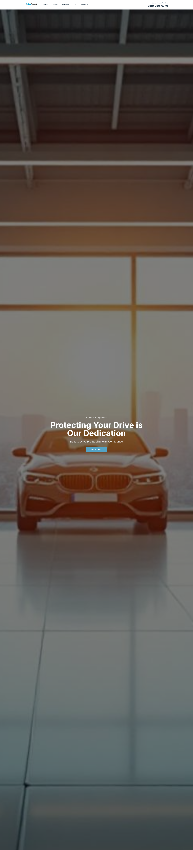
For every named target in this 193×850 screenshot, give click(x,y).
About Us (55, 5)
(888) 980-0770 (157, 5)
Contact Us (84, 5)
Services (65, 5)
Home (45, 5)
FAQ (74, 5)
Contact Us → (96, 449)
